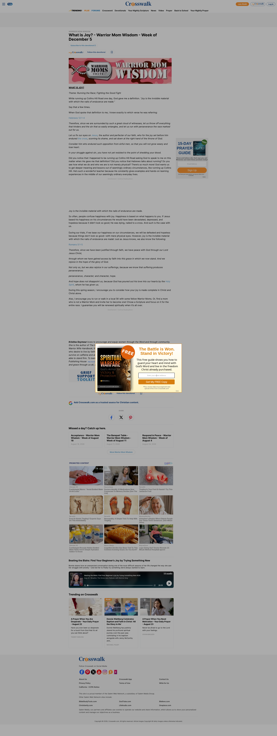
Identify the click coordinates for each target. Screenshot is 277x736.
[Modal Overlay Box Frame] (138, 368)
